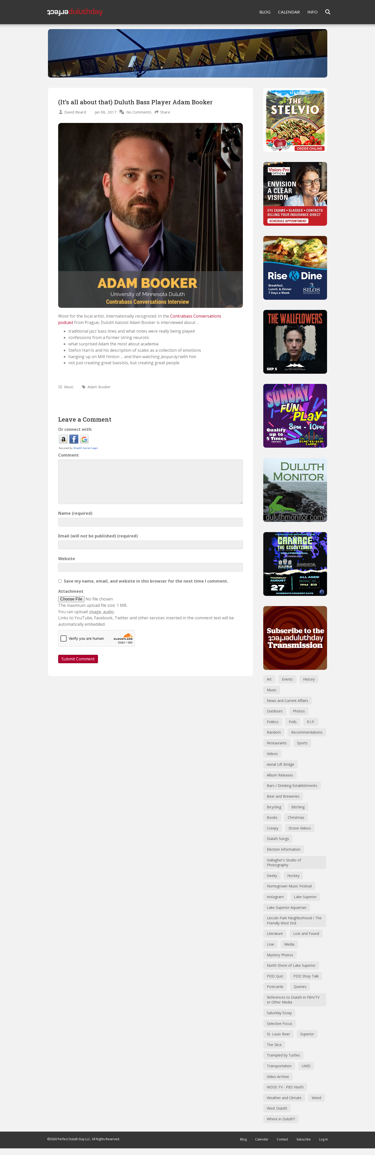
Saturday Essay (279, 1012)
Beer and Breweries (283, 796)
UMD (306, 1065)
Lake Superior (305, 896)
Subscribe (303, 1139)
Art (269, 679)
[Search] (324, 12)
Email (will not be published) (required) (98, 536)
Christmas (296, 817)
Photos (299, 711)
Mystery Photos (280, 954)
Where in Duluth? (281, 1118)
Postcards (275, 986)
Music (69, 386)
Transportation (279, 1065)
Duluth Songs (278, 838)
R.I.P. (311, 721)
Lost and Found (306, 933)
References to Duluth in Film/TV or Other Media (293, 1000)
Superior (307, 1034)
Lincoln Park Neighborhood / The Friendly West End (294, 920)
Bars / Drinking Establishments (292, 785)
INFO (312, 11)
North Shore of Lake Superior (291, 965)
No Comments (139, 112)
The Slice (274, 1044)
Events (287, 679)
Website (66, 558)
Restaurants (277, 742)
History (309, 679)
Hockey (293, 875)
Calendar (261, 1139)
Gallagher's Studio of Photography (284, 863)
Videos (272, 753)
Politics (273, 721)
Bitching (298, 807)
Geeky (272, 875)
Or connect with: (75, 429)
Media (289, 944)
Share (165, 112)
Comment (68, 455)
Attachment (70, 591)
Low (270, 944)
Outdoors (275, 711)
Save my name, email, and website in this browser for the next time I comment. (146, 581)
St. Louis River (278, 1034)
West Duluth (277, 1108)
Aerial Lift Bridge (280, 764)
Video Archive (278, 1076)
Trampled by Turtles (283, 1055)
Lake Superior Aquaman (286, 907)
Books (272, 817)
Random (274, 732)
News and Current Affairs (287, 700)
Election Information (284, 849)
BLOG (264, 11)
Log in (323, 1139)
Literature (275, 933)
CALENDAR (289, 11)
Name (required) (75, 513)
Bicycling (274, 807)
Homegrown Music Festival (289, 886)
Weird (316, 1097)
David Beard (75, 112)
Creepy (272, 828)
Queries (300, 986)
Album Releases (280, 775)
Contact (282, 1139)
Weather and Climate (284, 1097)
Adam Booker (99, 386)
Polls (293, 721)
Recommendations (306, 732)
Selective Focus (279, 1023)
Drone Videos (300, 828)
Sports (302, 742)
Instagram (275, 896)
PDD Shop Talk (306, 976)
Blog (243, 1139)
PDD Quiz (275, 976)
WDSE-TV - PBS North (285, 1087)
